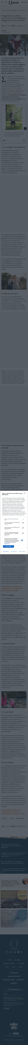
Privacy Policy (22, 551)
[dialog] (14, 522)
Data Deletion (6, 551)
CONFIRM (8, 546)
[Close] (25, 493)
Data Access (14, 551)
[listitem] (14, 519)
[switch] (22, 523)
